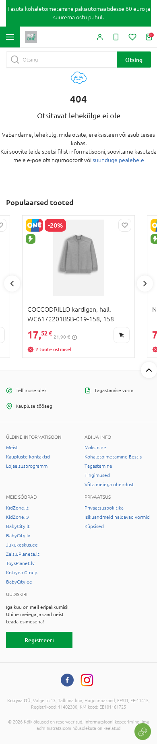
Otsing (134, 59)
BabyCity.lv (18, 535)
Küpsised (94, 526)
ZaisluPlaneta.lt (22, 554)
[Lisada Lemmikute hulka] (125, 225)
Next (145, 283)
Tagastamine (98, 466)
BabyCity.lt (18, 526)
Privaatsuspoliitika (104, 508)
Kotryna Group (21, 572)
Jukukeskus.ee (22, 545)
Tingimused (97, 475)
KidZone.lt (17, 508)
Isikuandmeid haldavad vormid (117, 517)
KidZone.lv (17, 517)
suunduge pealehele (118, 160)
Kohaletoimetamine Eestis (113, 457)
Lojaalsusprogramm (27, 466)
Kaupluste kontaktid (28, 457)
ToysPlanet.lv (20, 563)
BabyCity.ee (19, 582)
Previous (12, 283)
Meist (12, 447)
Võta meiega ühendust (109, 484)
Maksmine (95, 447)
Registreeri (39, 640)
